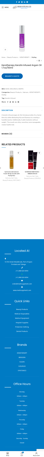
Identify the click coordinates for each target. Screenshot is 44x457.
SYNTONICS (16, 180)
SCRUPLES (37, 178)
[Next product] (41, 61)
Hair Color (14, 178)
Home (4, 57)
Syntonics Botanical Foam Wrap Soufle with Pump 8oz (12, 173)
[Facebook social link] (16, 2)
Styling (34, 57)
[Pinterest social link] (22, 2)
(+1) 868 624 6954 (22, 271)
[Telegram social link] (27, 2)
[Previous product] (37, 61)
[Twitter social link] (19, 2)
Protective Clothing (22, 327)
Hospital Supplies (22, 323)
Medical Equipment (22, 318)
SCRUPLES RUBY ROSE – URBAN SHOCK (32, 173)
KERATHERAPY (25, 57)
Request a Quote (12, 76)
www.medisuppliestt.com (22, 290)
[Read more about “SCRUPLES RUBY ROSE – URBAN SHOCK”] (39, 153)
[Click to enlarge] (5, 49)
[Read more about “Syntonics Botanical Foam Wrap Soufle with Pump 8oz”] (18, 153)
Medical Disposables (22, 314)
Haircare (25, 92)
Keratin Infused (10, 98)
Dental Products (22, 331)
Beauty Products (12, 57)
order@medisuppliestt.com (22, 284)
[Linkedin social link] (24, 2)
